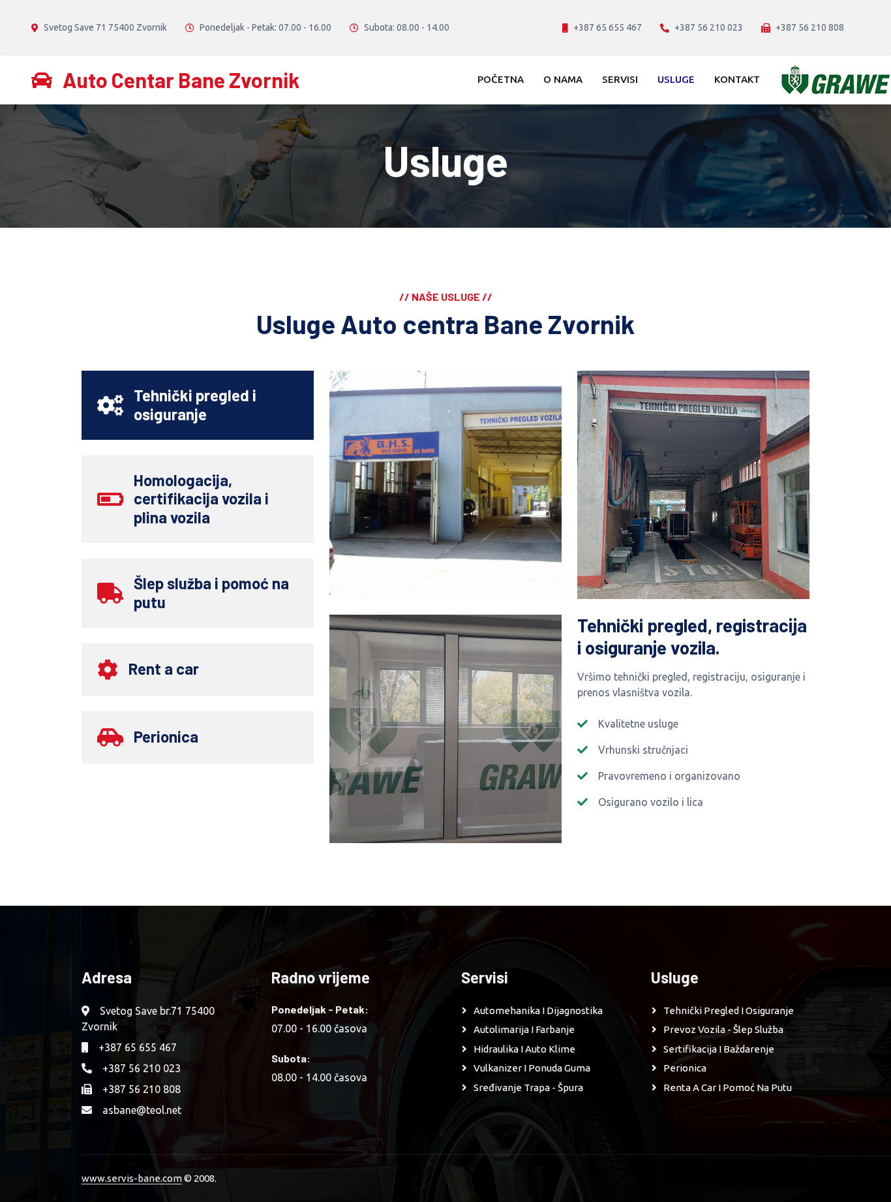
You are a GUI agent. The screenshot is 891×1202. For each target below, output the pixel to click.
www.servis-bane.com (132, 1178)
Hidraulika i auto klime (524, 1049)
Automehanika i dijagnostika (538, 1010)
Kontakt (737, 79)
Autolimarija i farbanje (524, 1029)
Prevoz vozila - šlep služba (723, 1029)
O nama (562, 79)
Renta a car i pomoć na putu (727, 1087)
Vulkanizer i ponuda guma (532, 1067)
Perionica (684, 1067)
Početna (500, 79)
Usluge (676, 79)
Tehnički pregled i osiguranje (728, 1010)
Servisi (620, 79)
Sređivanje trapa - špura (528, 1087)
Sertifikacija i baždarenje (718, 1049)
